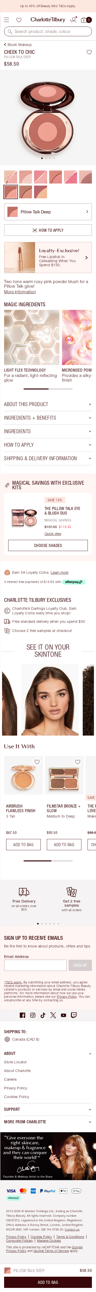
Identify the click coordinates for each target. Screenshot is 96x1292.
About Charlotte (17, 1070)
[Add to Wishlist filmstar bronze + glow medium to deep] (77, 762)
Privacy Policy (67, 996)
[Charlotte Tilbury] (48, 20)
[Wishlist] (19, 20)
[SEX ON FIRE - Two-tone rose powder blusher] (85, 177)
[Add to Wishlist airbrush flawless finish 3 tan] (37, 762)
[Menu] (6, 20)
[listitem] (48, 117)
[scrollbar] (48, 388)
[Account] (74, 19)
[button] (10, 31)
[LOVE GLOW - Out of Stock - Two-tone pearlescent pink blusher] (40, 177)
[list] (48, 117)
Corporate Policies (19, 1240)
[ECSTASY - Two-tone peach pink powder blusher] (55, 177)
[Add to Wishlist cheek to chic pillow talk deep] (89, 52)
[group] (31, 346)
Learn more (59, 572)
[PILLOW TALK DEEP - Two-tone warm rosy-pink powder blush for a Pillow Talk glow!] (10, 192)
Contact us (72, 1229)
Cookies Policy (16, 1096)
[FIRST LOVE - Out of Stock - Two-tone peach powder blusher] (10, 177)
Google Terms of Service (51, 1251)
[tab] (42, 158)
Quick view (53, 534)
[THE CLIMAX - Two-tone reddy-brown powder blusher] (25, 192)
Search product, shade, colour (43, 31)
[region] (48, 517)
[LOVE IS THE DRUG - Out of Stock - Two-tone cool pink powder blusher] (70, 177)
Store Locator (15, 1062)
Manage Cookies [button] (49, 1240)
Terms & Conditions (70, 1237)
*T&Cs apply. (13, 982)
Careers (10, 1079)
